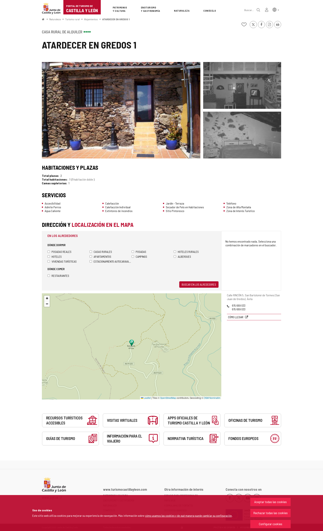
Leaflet (147, 397)
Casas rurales (103, 251)
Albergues (184, 256)
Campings (141, 256)
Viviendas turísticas (64, 261)
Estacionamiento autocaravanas (113, 261)
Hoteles (57, 256)
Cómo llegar (236, 317)
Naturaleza (55, 19)
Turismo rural (72, 19)
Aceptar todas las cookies (270, 502)
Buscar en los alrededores (199, 284)
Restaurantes (60, 275)
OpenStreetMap (168, 397)
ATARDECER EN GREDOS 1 (116, 19)
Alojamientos (91, 19)
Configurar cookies (270, 524)
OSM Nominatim (212, 397)
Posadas (141, 251)
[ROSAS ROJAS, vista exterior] (121, 110)
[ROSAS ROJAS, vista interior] (242, 85)
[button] (276, 9)
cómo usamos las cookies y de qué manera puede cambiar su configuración (188, 515)
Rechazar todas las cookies (270, 513)
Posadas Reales (61, 251)
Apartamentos (102, 256)
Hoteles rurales (188, 251)
